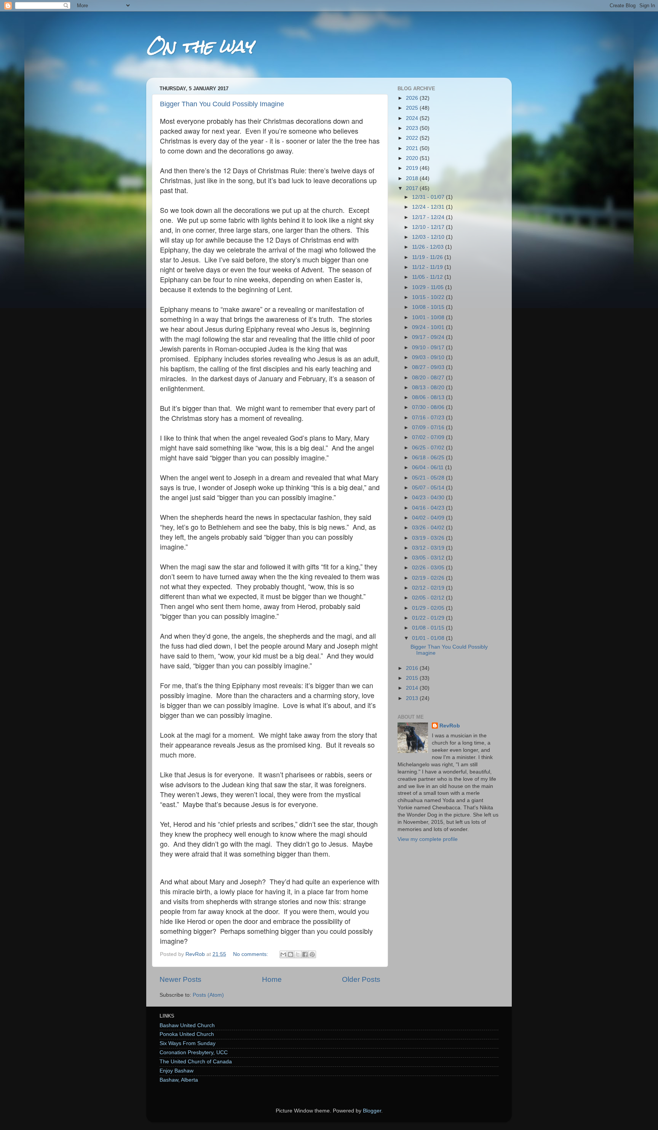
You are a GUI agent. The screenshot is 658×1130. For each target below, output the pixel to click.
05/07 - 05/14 (429, 488)
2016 (413, 668)
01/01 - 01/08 (429, 638)
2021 (413, 148)
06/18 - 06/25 (429, 457)
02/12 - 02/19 (429, 588)
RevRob (449, 726)
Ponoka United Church (187, 1034)
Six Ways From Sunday (188, 1043)
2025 (413, 108)
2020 (413, 158)
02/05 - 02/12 (429, 598)
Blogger (372, 1111)
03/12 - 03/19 (429, 548)
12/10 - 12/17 (429, 227)
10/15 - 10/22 (429, 297)
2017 (413, 188)
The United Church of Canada (196, 1061)
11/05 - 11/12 (428, 277)
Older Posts (361, 979)
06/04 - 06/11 (428, 467)
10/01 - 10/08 (429, 317)
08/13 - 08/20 (429, 387)
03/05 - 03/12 (429, 558)
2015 (413, 678)
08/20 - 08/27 (429, 377)
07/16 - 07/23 (429, 417)
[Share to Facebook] (305, 954)
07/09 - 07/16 (429, 427)
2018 (413, 178)
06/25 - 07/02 (429, 448)
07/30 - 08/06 (429, 407)
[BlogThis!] (290, 954)
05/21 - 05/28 (429, 478)
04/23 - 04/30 (429, 497)
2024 (413, 118)
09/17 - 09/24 (429, 337)
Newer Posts (180, 979)
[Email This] (283, 954)
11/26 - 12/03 (428, 247)
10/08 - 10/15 (429, 307)
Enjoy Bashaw (176, 1071)
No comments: (251, 954)
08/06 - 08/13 (429, 397)
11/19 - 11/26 (428, 257)
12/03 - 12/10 (429, 237)
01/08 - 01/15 (429, 628)
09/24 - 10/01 (429, 327)
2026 (413, 98)
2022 (413, 138)
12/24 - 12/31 (429, 207)
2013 (413, 698)
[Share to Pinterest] (312, 954)
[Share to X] (298, 954)
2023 (413, 128)
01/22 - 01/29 (429, 618)
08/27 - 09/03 (429, 367)
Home (272, 979)
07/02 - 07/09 (429, 437)
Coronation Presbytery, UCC (194, 1052)
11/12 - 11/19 (428, 267)
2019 (413, 168)
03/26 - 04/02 (429, 528)
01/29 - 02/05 (429, 608)
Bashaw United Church (187, 1025)
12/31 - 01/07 (429, 197)
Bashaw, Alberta (179, 1080)
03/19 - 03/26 (429, 538)
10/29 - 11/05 (428, 287)
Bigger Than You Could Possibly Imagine (222, 104)
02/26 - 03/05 (429, 568)
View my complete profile (428, 839)
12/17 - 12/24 (429, 217)
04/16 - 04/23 (429, 508)
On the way (199, 46)
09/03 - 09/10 (429, 357)
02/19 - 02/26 (429, 578)
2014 (413, 688)
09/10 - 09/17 (429, 347)
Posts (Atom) (208, 995)
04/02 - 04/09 (429, 518)
